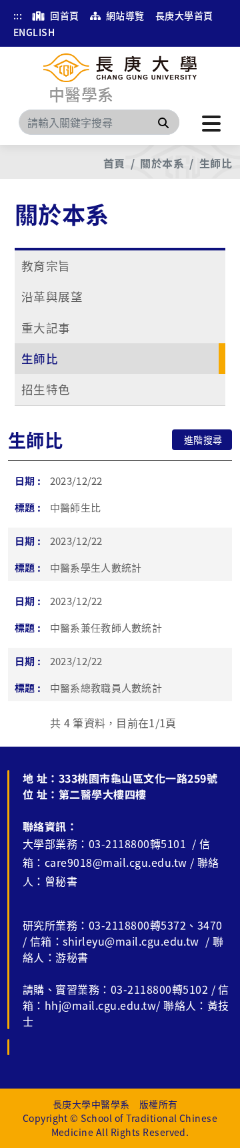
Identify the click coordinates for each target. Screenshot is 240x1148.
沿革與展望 (52, 296)
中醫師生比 (75, 507)
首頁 (114, 163)
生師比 (215, 163)
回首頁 (63, 15)
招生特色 (46, 389)
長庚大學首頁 (184, 15)
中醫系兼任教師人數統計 (106, 627)
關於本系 (162, 163)
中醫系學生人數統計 (96, 567)
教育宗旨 (46, 265)
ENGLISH (34, 32)
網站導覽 (123, 15)
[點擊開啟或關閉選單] (211, 122)
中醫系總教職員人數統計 (106, 688)
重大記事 (46, 327)
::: (17, 15)
